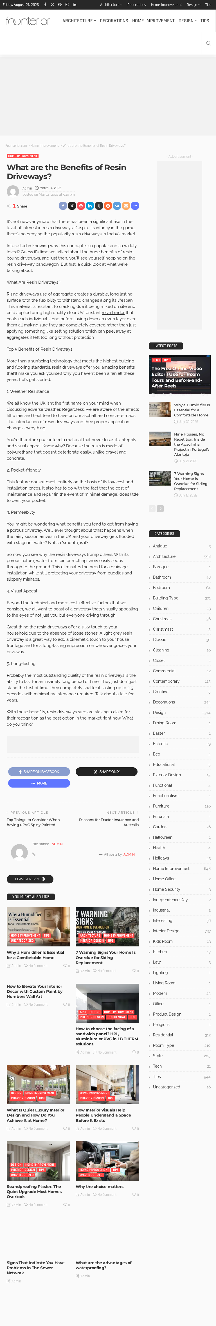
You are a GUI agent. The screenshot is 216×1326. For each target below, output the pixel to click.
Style (182, 1056)
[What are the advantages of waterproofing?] (107, 1237)
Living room (182, 983)
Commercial (182, 671)
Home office (182, 879)
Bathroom (182, 577)
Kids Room (182, 941)
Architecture (110, 4)
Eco (182, 754)
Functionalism (182, 795)
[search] (208, 43)
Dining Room (182, 723)
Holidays (182, 858)
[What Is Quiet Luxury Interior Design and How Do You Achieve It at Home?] (38, 1084)
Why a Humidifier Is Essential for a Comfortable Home (35, 955)
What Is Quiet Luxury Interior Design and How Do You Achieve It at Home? (35, 1115)
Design (192, 4)
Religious (182, 1024)
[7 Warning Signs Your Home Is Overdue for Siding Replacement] (107, 926)
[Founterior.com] (28, 20)
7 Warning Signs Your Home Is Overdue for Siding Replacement (105, 957)
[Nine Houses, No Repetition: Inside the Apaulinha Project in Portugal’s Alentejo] (160, 439)
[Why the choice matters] (107, 1160)
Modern (182, 993)
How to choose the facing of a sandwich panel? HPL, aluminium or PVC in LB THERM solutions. (107, 1036)
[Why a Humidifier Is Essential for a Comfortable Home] (38, 926)
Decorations (136, 4)
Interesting (182, 920)
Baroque (182, 567)
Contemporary (182, 681)
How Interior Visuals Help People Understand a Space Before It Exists (103, 1115)
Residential (116, 1017)
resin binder (113, 312)
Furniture (182, 806)
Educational (182, 764)
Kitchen (182, 952)
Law (182, 962)
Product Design (182, 1014)
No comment (38, 966)
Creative (182, 691)
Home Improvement (166, 4)
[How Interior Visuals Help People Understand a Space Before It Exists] (107, 1084)
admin (27, 188)
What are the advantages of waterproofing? (103, 1265)
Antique (182, 546)
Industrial (182, 910)
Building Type (182, 598)
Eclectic (182, 743)
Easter (182, 733)
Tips (208, 4)
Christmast (182, 629)
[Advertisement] (108, 96)
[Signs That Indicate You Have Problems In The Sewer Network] (38, 1237)
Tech (156, 360)
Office (182, 1004)
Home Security (182, 889)
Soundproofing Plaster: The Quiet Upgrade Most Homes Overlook (34, 1191)
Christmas (182, 619)
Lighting (182, 972)
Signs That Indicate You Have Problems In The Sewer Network (35, 1267)
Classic (182, 639)
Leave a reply (27, 879)
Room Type (182, 1045)
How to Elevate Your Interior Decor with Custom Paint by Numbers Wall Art (34, 991)
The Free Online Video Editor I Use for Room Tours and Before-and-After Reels (177, 377)
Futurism (182, 816)
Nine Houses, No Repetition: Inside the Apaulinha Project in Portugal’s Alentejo (192, 444)
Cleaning (182, 650)
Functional (182, 785)
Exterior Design (182, 775)
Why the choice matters (99, 1186)
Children (182, 608)
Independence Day (182, 899)
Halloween (182, 837)
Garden (182, 827)
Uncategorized (22, 941)
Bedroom (182, 587)
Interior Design (92, 941)
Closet (182, 660)
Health (182, 847)
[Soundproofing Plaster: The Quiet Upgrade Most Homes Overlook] (38, 1160)
